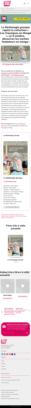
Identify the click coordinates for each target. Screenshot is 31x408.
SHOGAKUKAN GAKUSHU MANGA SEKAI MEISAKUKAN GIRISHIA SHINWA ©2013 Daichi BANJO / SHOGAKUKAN (14, 216)
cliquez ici (23, 329)
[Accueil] (7, 3)
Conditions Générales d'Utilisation (9, 390)
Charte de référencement (7, 392)
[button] (22, 19)
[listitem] (2, 354)
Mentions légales (5, 396)
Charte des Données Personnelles (9, 394)
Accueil (2, 8)
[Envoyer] (27, 333)
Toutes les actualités (10, 8)
